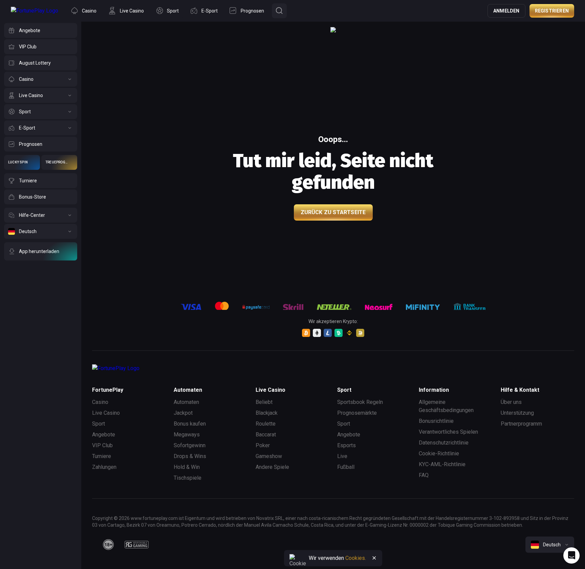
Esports (346, 445)
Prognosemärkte (357, 413)
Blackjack (267, 413)
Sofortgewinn (189, 445)
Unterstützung (517, 413)
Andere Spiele (272, 467)
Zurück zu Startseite (333, 212)
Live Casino (106, 413)
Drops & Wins (190, 456)
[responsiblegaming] (137, 544)
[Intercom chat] (571, 555)
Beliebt (264, 402)
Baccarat (266, 434)
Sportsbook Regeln (360, 402)
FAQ (424, 475)
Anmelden (506, 11)
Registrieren (552, 11)
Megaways (187, 434)
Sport (98, 423)
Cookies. (355, 558)
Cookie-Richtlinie (439, 453)
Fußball (345, 467)
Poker (263, 445)
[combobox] (549, 545)
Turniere (101, 456)
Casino (100, 402)
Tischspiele (187, 478)
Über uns (511, 402)
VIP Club (102, 445)
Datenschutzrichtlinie (444, 442)
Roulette (266, 423)
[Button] (279, 10)
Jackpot (183, 413)
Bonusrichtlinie (436, 421)
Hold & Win (187, 467)
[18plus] (108, 544)
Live (342, 456)
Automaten (186, 402)
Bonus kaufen (190, 423)
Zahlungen (104, 467)
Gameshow (269, 456)
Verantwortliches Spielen (448, 432)
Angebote (103, 434)
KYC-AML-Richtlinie (442, 464)
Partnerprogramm (521, 423)
